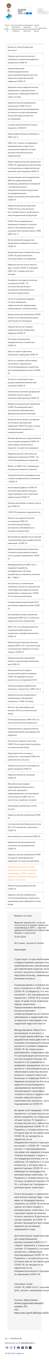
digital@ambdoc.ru (28, 1343)
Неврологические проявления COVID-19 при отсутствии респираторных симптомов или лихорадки (24, 317)
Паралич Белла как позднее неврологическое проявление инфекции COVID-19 (21, 330)
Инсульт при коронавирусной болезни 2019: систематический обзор (22, 710)
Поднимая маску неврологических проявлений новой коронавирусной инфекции (24, 731)
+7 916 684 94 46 (15, 1339)
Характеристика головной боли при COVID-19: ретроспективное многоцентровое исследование (24, 255)
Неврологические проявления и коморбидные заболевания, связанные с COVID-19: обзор (22, 698)
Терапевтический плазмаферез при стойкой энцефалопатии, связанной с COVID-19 (24, 478)
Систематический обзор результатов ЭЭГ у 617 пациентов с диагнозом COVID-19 (24, 827)
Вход (40, 9)
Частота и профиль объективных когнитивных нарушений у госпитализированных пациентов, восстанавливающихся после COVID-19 (24, 366)
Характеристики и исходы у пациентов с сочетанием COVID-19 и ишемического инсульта (24, 756)
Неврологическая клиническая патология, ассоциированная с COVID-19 (21, 845)
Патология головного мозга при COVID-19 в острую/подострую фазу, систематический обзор (24, 744)
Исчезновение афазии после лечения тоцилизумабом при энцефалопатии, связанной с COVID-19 (24, 540)
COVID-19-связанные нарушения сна (24, 512)
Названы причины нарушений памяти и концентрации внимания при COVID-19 (23, 661)
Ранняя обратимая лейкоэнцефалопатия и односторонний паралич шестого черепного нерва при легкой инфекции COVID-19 (23, 74)
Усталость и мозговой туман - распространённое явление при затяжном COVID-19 (22, 382)
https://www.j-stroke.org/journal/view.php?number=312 (29, 1303)
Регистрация (43, 12)
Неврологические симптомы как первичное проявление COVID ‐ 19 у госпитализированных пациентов (23, 457)
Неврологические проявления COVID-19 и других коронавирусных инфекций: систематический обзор (24, 857)
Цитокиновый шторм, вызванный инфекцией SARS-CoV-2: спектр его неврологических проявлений (23, 617)
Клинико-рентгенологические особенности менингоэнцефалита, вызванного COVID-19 (23, 59)
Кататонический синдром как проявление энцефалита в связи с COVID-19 (23, 243)
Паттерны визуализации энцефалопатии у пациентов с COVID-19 (21, 342)
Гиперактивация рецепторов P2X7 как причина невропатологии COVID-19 (24, 605)
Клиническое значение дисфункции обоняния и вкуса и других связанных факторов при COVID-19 (24, 394)
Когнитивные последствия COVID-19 (24, 836)
